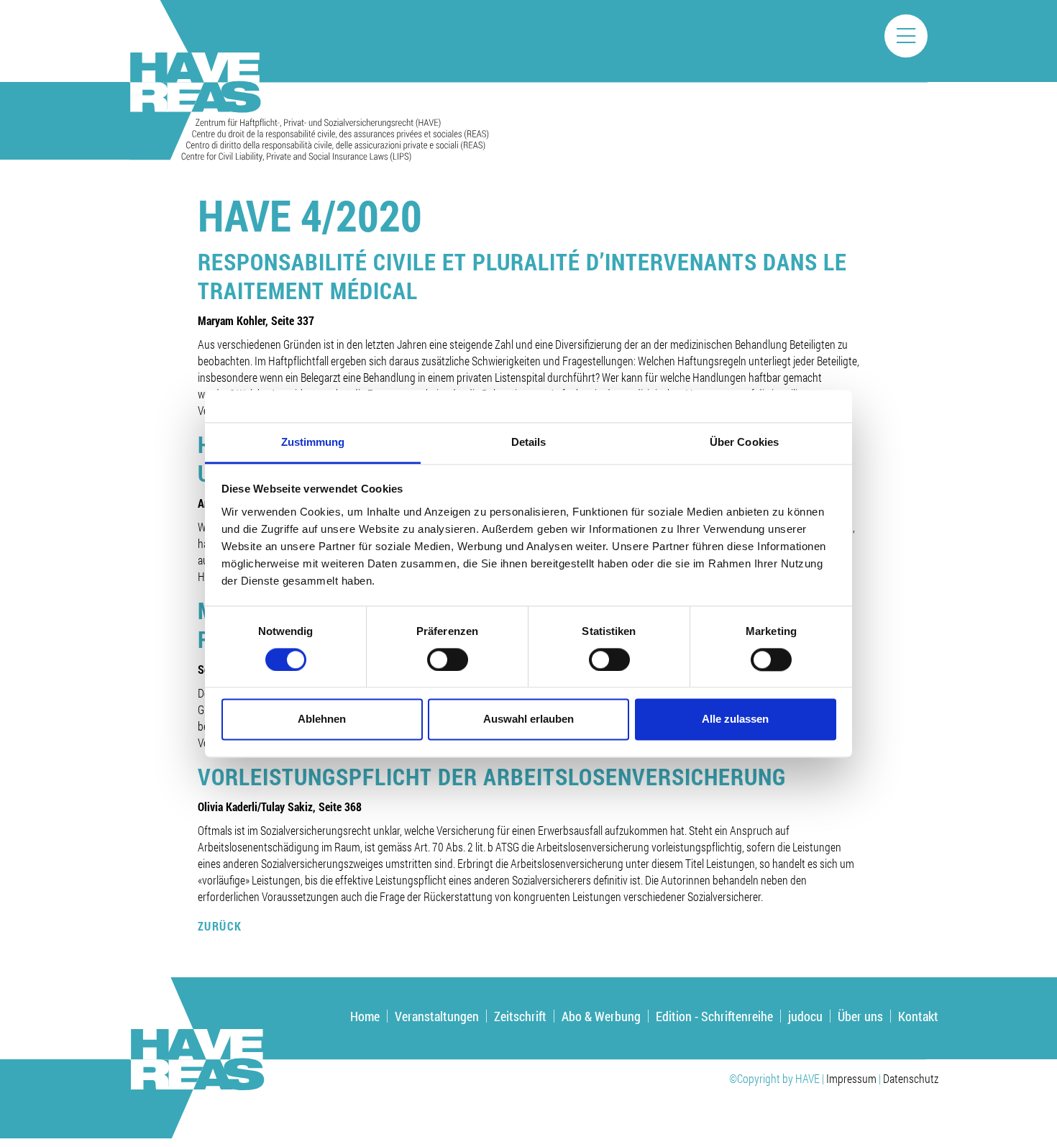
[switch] (447, 659)
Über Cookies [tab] (744, 442)
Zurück (220, 925)
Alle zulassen (735, 719)
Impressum (851, 1078)
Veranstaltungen (437, 1016)
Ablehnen (322, 719)
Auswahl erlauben (528, 719)
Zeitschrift (520, 1016)
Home (365, 1016)
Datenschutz (910, 1078)
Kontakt (918, 1016)
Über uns (860, 1016)
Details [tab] (528, 442)
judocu (805, 1016)
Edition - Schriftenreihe (714, 1016)
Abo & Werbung (601, 1016)
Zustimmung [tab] (313, 442)
